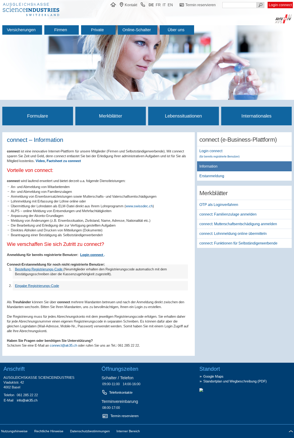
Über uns (176, 30)
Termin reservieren (124, 416)
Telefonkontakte (121, 392)
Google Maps (213, 376)
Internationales (256, 115)
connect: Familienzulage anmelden (228, 214)
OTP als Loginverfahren (218, 205)
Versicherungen (21, 30)
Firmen (60, 30)
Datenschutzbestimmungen (90, 431)
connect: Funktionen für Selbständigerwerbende (238, 243)
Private (97, 30)
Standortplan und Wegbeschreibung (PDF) (235, 381)
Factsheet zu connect (64, 161)
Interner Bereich (128, 431)
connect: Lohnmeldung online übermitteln (233, 234)
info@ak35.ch (27, 400)
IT (164, 5)
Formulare (37, 115)
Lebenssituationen (183, 115)
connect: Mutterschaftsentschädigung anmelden (238, 224)
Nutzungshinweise (14, 431)
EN (170, 5)
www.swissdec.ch (139, 206)
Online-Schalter (136, 30)
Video (40, 161)
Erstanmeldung (211, 176)
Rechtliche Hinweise (49, 431)
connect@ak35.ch (63, 345)
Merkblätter (110, 115)
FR (158, 5)
